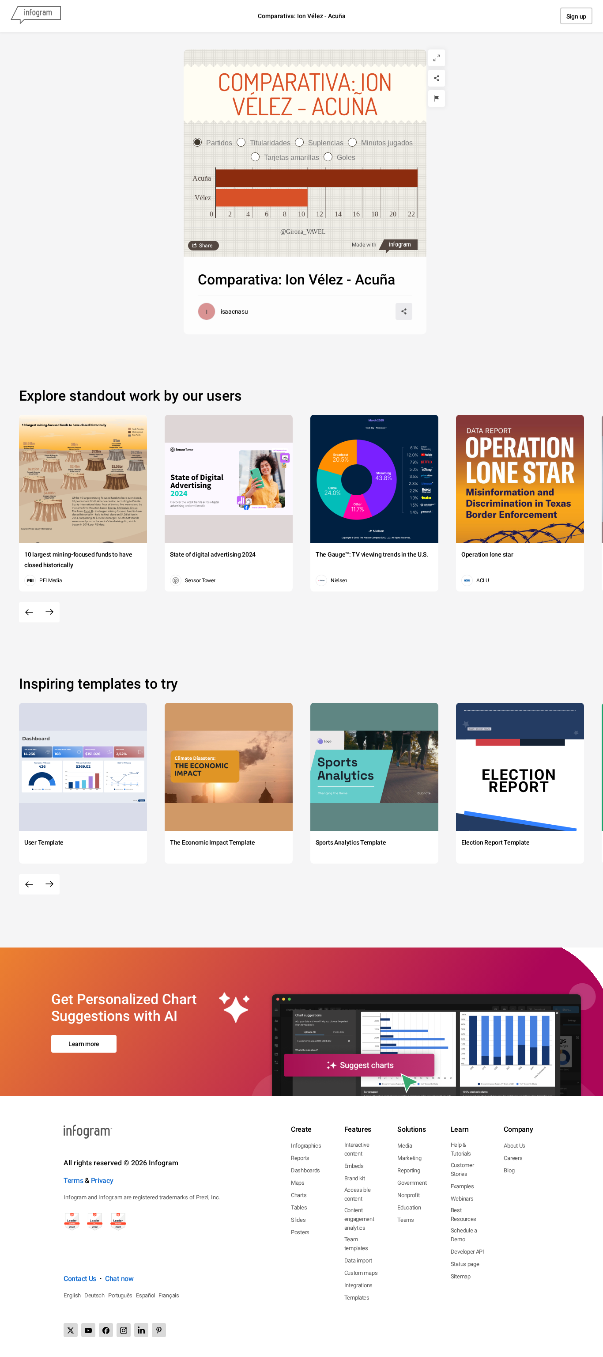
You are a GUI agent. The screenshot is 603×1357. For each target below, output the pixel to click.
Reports (300, 1158)
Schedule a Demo (464, 1235)
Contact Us (80, 1278)
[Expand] (436, 57)
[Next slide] (49, 612)
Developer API (467, 1251)
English (72, 1295)
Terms (73, 1180)
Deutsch (94, 1295)
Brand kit (354, 1178)
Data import (358, 1260)
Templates (356, 1297)
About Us (514, 1145)
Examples (462, 1186)
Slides (298, 1220)
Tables (299, 1207)
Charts (298, 1195)
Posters (300, 1232)
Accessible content (357, 1194)
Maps (298, 1182)
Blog (509, 1170)
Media (404, 1145)
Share (205, 246)
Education (409, 1207)
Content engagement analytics (359, 1219)
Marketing (409, 1158)
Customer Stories (462, 1169)
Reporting (408, 1170)
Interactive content (356, 1149)
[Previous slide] (29, 612)
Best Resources (463, 1214)
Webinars (462, 1198)
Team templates (356, 1243)
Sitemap (461, 1276)
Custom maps (361, 1273)
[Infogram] (36, 16)
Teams (405, 1220)
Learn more (83, 1043)
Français (168, 1295)
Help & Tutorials (461, 1149)
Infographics (306, 1145)
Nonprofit (408, 1195)
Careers (513, 1158)
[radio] (215, 143)
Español (145, 1295)
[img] (317, 178)
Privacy (102, 1180)
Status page (465, 1264)
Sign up (576, 16)
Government (411, 1182)
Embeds (354, 1166)
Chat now (119, 1278)
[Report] (436, 98)
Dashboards (305, 1170)
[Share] (436, 78)
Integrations (358, 1285)
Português (120, 1295)
